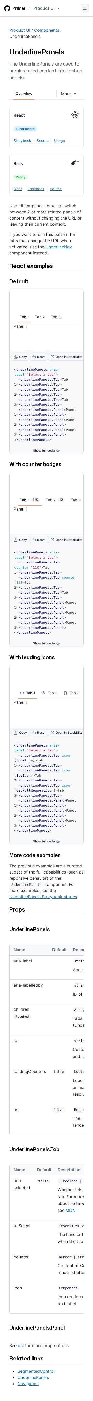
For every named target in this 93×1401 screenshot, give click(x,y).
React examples (31, 266)
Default (18, 281)
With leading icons (32, 657)
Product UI (19, 30)
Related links (26, 1358)
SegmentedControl (36, 1371)
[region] (46, 1041)
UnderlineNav (58, 246)
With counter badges (35, 464)
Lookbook (36, 189)
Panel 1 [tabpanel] (20, 326)
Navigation (28, 1383)
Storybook (22, 140)
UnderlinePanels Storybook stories (43, 896)
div (21, 1345)
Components (46, 30)
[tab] (24, 317)
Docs (18, 189)
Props (17, 909)
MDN (70, 1210)
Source (43, 140)
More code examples (35, 855)
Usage (59, 140)
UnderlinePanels (25, 36)
